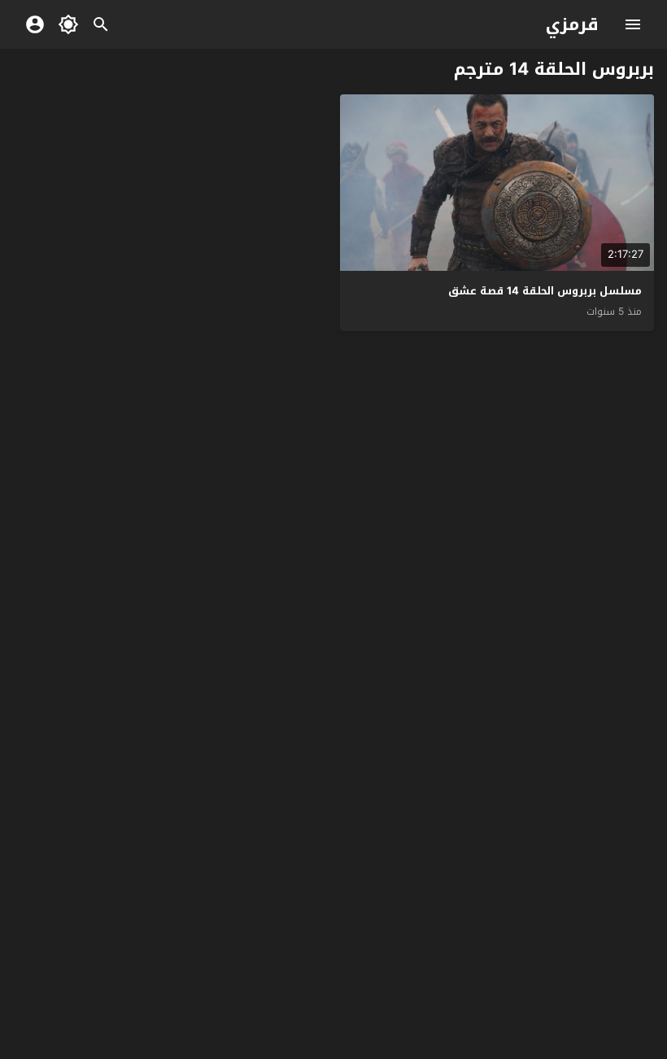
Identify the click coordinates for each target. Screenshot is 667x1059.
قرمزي (572, 24)
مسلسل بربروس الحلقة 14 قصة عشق (545, 291)
